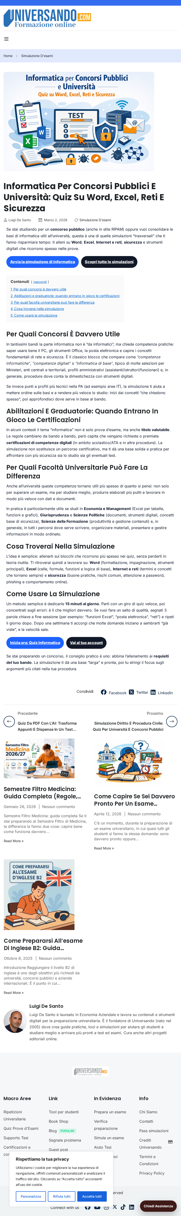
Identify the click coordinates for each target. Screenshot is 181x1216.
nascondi (40, 282)
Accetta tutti (92, 1196)
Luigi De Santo (46, 1006)
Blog (53, 1130)
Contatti (146, 1121)
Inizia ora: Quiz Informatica (35, 642)
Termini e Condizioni (148, 1160)
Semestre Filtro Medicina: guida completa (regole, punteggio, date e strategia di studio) (43, 792)
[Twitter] (114, 1207)
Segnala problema (65, 1140)
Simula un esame (109, 1137)
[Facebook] (87, 1207)
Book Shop (58, 1121)
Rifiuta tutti (61, 1196)
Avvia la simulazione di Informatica (42, 261)
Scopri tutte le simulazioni (109, 261)
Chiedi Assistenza (158, 1206)
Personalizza (31, 1196)
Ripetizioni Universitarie (15, 1115)
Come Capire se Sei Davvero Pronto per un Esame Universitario (134, 800)
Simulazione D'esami (37, 56)
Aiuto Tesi (102, 1147)
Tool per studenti (64, 1112)
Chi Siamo (148, 1112)
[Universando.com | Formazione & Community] (47, 18)
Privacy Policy (152, 1173)
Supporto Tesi (16, 1137)
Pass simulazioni (154, 1130)
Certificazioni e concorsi (17, 1151)
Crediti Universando (150, 1144)
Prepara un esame (110, 1112)
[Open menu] (7, 39)
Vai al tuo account (86, 642)
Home (8, 56)
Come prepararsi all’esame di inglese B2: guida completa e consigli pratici (43, 944)
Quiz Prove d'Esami (21, 1128)
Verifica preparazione (106, 1125)
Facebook (117, 692)
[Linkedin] (131, 1207)
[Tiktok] (123, 1207)
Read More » (14, 841)
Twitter (141, 692)
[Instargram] (106, 1207)
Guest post (58, 1149)
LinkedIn (165, 692)
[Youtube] (97, 1207)
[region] (61, 1179)
